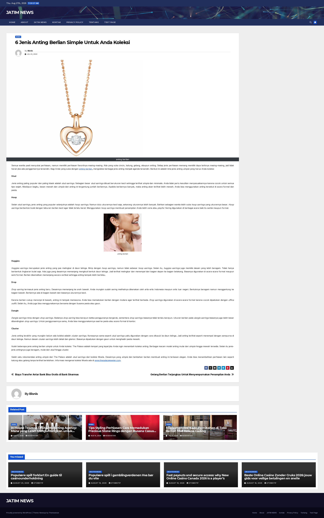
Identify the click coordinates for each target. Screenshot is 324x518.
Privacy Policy (74, 22)
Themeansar (54, 513)
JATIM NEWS (19, 12)
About (24, 22)
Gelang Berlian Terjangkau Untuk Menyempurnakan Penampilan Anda (190, 374)
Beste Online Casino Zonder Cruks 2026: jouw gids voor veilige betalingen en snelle (278, 476)
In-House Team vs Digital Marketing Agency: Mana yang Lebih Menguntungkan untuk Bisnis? (44, 431)
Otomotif (38, 483)
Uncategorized (17, 472)
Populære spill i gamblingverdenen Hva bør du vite (121, 476)
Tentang (94, 22)
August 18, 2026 (99, 483)
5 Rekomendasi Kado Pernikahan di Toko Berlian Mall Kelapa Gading (196, 429)
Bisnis (18, 37)
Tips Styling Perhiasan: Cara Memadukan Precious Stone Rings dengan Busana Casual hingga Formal (121, 431)
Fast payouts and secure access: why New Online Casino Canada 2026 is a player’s (197, 476)
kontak (56, 22)
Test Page (110, 22)
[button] (311, 22)
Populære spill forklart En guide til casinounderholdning (36, 476)
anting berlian (85, 169)
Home (12, 22)
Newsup (42, 513)
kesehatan (33, 436)
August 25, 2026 (21, 483)
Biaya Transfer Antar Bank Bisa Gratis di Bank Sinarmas (47, 374)
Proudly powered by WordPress (19, 513)
